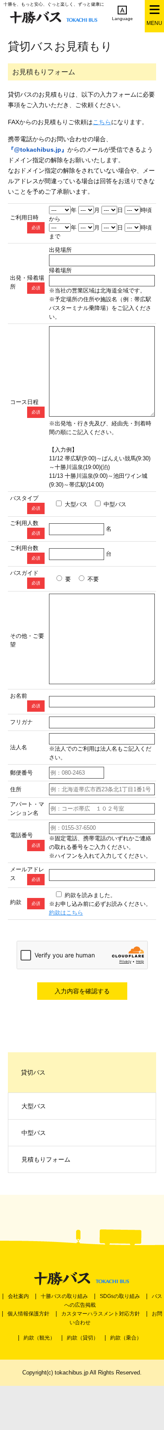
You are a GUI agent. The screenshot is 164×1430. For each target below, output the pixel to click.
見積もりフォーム (45, 1159)
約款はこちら (66, 912)
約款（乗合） (126, 1337)
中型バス (33, 1132)
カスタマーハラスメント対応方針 (100, 1313)
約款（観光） (39, 1337)
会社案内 (18, 1296)
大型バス (33, 1106)
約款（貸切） (82, 1337)
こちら (102, 121)
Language (122, 18)
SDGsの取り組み (120, 1296)
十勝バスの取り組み (64, 1296)
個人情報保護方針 (28, 1313)
